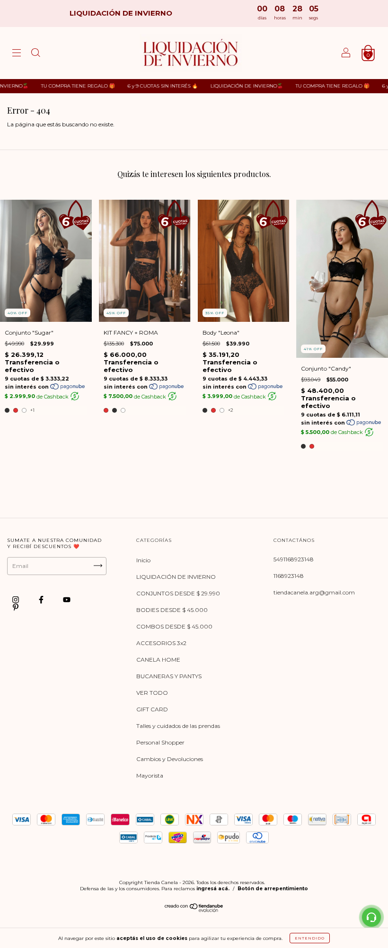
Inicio (143, 560)
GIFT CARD (152, 709)
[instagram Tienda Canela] (16, 599)
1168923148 (288, 575)
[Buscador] (35, 54)
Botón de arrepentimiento (273, 889)
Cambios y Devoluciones (169, 758)
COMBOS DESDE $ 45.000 (174, 626)
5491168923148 (293, 559)
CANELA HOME (158, 659)
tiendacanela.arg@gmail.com (314, 592)
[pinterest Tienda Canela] (15, 607)
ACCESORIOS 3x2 (161, 643)
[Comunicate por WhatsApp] (371, 917)
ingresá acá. (212, 889)
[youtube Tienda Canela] (66, 599)
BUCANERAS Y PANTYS (169, 676)
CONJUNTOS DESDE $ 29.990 (178, 593)
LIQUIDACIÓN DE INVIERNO (176, 576)
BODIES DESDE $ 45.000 (172, 609)
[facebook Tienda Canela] (42, 599)
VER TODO (152, 692)
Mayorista (149, 775)
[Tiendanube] (194, 909)
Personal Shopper (160, 742)
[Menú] (16, 54)
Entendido (310, 938)
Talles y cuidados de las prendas (178, 725)
